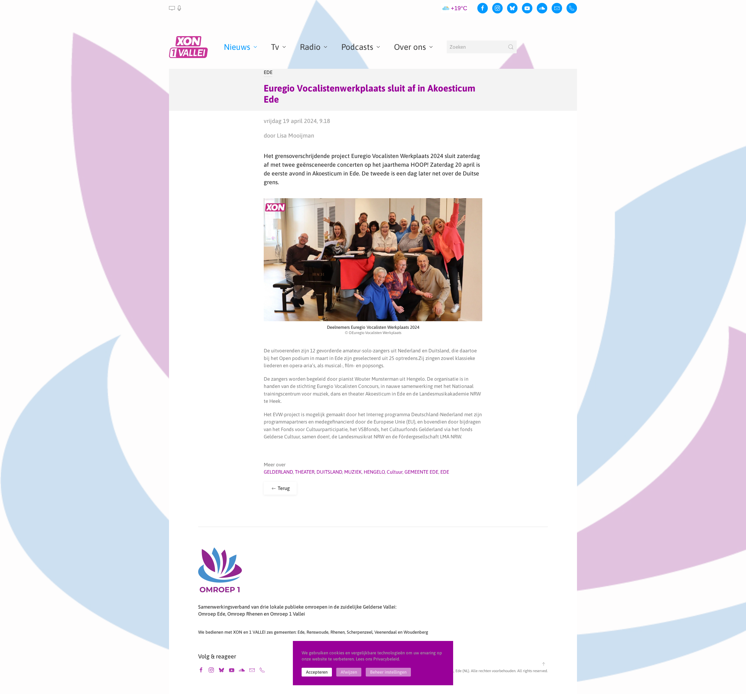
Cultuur (394, 472)
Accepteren (317, 672)
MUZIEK (353, 472)
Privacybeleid (386, 658)
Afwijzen (349, 672)
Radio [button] (310, 47)
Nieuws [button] (237, 47)
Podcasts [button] (357, 47)
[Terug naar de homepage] (189, 47)
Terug (283, 488)
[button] (175, 8)
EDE (268, 72)
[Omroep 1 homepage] (220, 572)
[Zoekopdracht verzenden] (511, 47)
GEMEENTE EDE (421, 472)
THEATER (304, 472)
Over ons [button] (410, 47)
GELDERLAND (278, 472)
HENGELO (374, 472)
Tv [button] (275, 47)
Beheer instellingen (388, 672)
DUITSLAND (329, 472)
